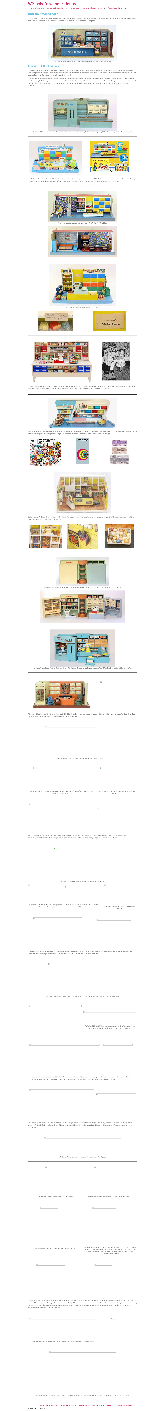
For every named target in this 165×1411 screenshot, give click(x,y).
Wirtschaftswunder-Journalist (55, 3)
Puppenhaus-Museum (115, 8)
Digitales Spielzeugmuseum (93, 8)
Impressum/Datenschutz (55, 8)
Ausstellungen (75, 8)
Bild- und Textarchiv (37, 8)
